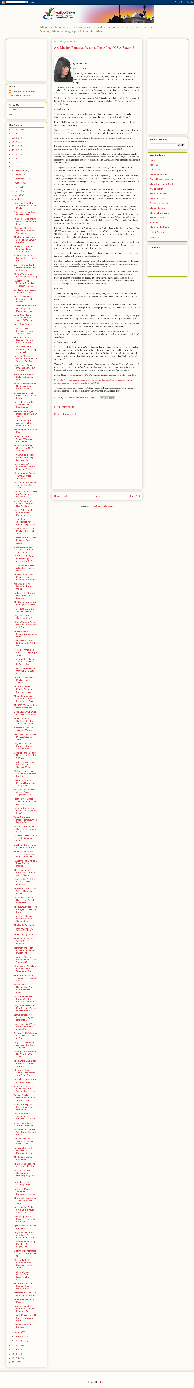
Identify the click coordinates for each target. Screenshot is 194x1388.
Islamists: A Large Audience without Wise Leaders (23, 423)
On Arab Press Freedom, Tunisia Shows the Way (23, 331)
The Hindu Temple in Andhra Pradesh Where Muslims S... (24, 928)
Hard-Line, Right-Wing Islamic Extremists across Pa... (24, 1026)
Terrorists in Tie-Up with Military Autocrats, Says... (25, 737)
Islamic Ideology (157, 208)
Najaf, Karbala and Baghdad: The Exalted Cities (26, 258)
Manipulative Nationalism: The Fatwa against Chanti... (23, 988)
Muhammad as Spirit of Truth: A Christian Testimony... (25, 476)
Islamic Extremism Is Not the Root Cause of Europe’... (26, 1318)
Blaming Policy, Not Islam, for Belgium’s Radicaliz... (24, 1017)
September (20, 178)
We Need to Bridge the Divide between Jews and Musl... (25, 267)
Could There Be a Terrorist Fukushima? (25, 1124)
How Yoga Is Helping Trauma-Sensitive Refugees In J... (24, 661)
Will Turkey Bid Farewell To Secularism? (25, 291)
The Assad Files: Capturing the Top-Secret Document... (24, 721)
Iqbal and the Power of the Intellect (25, 1226)
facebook (13, 109)
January (19, 1340)
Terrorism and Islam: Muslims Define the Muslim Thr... (24, 950)
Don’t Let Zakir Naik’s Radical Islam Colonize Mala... (24, 764)
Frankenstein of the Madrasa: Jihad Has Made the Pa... (24, 1308)
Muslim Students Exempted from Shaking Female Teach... (23, 1264)
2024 (14, 134)
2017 (14, 162)
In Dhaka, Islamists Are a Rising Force (25, 1080)
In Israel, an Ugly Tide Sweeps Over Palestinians (24, 404)
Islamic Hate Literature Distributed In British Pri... (25, 643)
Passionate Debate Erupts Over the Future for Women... (25, 999)
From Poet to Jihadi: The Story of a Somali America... (25, 801)
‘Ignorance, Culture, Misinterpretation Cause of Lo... (23, 918)
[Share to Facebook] (110, 397)
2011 (14, 1362)
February (19, 1336)
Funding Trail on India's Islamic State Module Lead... (25, 221)
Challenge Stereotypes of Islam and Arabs (25, 846)
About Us (154, 165)
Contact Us (155, 169)
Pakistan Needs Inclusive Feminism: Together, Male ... (24, 283)
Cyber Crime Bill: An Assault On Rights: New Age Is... (24, 503)
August (18, 183)
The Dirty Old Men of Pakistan (24, 1300)
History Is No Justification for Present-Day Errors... (25, 522)
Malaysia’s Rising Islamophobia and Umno (23, 586)
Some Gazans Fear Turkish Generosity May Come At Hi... (24, 854)
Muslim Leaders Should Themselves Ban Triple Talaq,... (25, 485)
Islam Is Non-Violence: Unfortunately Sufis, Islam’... (24, 671)
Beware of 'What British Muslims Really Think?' (25, 680)
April (17, 199)
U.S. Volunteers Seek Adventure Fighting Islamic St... (24, 568)
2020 (14, 150)
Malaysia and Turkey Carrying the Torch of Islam (25, 829)
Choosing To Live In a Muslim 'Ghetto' (24, 213)
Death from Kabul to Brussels (23, 1325)
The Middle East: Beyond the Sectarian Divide (25, 634)
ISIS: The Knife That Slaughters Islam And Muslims (25, 205)
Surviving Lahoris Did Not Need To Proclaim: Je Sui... (24, 1150)
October (19, 174)
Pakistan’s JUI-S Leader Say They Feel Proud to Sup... (25, 1036)
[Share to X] (107, 397)
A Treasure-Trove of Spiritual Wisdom (23, 728)
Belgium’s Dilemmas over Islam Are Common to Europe (24, 1235)
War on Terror (156, 189)
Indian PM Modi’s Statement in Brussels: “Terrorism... (25, 1116)
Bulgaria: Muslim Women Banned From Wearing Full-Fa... (25, 358)
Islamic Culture (157, 217)
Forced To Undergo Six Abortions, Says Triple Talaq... (25, 652)
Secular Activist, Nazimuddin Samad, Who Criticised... (25, 1097)
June (17, 191)
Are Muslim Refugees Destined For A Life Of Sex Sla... (25, 414)
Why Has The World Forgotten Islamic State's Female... (23, 746)
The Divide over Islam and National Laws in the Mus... (25, 240)
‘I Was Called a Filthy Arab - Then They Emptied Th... (24, 457)
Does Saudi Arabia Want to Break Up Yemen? (25, 713)
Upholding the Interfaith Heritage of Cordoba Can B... (25, 755)
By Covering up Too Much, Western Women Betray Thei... (25, 1088)
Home (97, 496)
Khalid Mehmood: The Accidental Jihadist (24, 1165)
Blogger (102, 1382)
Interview (154, 222)
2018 (14, 158)
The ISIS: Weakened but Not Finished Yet (25, 706)
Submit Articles (157, 232)
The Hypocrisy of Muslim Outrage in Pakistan (26, 603)
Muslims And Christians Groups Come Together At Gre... (25, 792)
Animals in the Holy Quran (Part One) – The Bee (24, 448)
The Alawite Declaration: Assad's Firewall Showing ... (25, 1200)
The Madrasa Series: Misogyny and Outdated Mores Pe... (25, 577)
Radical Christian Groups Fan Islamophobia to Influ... (23, 1276)
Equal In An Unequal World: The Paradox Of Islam (24, 941)
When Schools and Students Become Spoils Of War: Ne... (24, 317)
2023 (14, 138)
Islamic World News (159, 174)
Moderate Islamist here (23, 91)
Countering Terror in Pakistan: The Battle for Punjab (24, 1219)
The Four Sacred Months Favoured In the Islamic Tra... (25, 689)
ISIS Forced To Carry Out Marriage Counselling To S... (24, 558)
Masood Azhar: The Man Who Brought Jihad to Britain (26, 1132)
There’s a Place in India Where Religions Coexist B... (25, 891)
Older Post (134, 496)
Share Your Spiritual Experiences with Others (23, 299)
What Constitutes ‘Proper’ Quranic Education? (23, 439)
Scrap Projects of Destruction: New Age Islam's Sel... (25, 820)
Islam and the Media (159, 227)
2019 (14, 154)
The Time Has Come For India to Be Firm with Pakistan (24, 872)
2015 (14, 1345)
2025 (14, 129)
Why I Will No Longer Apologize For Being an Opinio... (25, 1045)
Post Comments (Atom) (103, 506)
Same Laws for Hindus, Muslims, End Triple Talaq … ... (25, 531)
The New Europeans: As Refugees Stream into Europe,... (25, 909)
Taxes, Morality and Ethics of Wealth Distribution (23, 1107)
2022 (14, 142)
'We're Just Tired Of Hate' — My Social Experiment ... (24, 900)
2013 (14, 1354)
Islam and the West (159, 193)
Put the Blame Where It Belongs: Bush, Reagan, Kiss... (25, 1286)
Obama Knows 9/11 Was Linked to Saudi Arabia (25, 540)
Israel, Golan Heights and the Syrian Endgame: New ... (24, 512)
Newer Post (60, 496)
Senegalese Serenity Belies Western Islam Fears (25, 395)
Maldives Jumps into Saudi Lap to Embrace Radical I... (26, 773)
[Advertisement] (28, 59)
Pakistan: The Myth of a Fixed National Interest (25, 863)
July (17, 187)
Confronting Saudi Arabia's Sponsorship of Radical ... (25, 349)
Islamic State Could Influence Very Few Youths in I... (24, 368)
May (17, 195)
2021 (14, 146)
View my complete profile (21, 95)
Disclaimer (155, 237)
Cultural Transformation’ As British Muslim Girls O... (26, 1253)
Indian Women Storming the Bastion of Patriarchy (25, 494)
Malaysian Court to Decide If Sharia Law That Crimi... (25, 230)
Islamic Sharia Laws (159, 213)
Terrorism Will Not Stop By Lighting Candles (25, 1293)
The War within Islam (160, 203)
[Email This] (101, 397)
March (18, 1332)
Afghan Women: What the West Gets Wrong (25, 275)
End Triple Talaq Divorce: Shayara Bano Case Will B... (24, 340)
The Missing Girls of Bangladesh (23, 1158)
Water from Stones (23, 324)
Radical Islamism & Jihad (162, 179)
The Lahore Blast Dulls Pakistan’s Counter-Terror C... (25, 1063)
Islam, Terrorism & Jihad (161, 184)
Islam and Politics (158, 198)
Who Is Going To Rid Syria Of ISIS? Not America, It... (24, 1210)
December (20, 170)
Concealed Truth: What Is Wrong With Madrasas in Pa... (25, 308)
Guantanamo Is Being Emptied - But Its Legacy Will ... (24, 1244)
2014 (14, 1350)
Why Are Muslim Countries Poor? (23, 616)
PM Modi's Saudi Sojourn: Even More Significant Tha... (24, 1072)
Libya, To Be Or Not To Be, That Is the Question (25, 881)
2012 (14, 1358)
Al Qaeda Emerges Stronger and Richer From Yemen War (25, 698)
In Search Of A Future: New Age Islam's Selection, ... (24, 595)
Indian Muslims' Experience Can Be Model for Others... (24, 466)
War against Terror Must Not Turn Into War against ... (25, 1054)
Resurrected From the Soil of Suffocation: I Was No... (24, 377)
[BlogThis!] (104, 397)
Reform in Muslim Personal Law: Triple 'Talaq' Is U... (25, 783)
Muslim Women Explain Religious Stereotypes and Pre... (25, 625)
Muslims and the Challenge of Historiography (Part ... (24, 1174)
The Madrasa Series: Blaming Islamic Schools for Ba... (24, 249)
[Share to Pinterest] (113, 397)
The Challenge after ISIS (26, 934)
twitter (11, 114)
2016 (14, 167)
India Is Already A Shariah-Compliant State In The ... (24, 1141)
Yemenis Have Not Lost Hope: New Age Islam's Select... (25, 386)
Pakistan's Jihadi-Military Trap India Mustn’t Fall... (25, 838)
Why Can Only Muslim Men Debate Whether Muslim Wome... (25, 1008)
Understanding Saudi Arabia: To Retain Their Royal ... (24, 549)
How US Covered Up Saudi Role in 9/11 (24, 610)
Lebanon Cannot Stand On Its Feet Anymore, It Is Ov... (25, 810)
